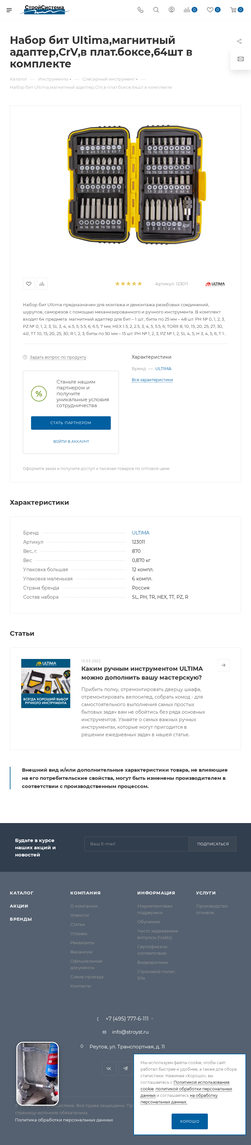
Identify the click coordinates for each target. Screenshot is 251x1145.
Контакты (80, 985)
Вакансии (81, 951)
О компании (84, 906)
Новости (79, 915)
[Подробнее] (223, 665)
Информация (156, 892)
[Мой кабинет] (172, 10)
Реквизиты (82, 942)
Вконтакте (109, 1068)
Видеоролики (152, 962)
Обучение (148, 921)
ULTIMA (163, 368)
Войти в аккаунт (71, 441)
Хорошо (189, 1121)
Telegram (126, 1068)
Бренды (21, 919)
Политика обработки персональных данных (64, 1119)
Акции (19, 906)
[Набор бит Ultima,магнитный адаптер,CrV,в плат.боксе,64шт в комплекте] (136, 188)
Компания (85, 892)
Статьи (77, 924)
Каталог (22, 892)
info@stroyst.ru (130, 1032)
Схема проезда (87, 976)
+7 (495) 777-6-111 (127, 1019)
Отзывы (78, 933)
